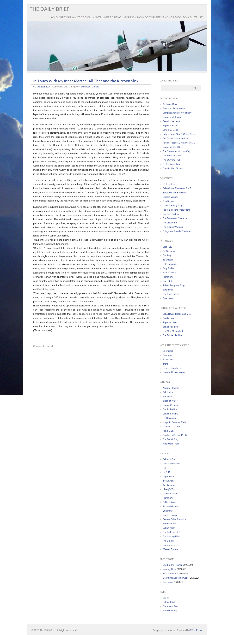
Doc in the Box (170, 409)
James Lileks (169, 272)
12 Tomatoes (169, 184)
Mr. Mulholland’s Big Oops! (176, 578)
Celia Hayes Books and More (177, 314)
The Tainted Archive (172, 335)
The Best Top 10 (171, 294)
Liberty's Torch (170, 489)
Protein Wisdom (170, 506)
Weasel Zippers (170, 549)
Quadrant (167, 510)
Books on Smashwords (174, 108)
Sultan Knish (169, 528)
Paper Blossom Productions (176, 210)
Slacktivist (168, 289)
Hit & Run (167, 472)
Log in (166, 597)
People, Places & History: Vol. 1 (179, 142)
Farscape (167, 355)
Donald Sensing (170, 413)
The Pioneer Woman (173, 227)
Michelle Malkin (170, 493)
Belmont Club (169, 459)
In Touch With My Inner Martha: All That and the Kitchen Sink (85, 81)
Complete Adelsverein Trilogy (177, 112)
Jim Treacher (169, 485)
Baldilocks (168, 392)
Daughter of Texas (172, 117)
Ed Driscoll (168, 259)
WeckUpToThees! (171, 443)
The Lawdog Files (171, 536)
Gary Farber (168, 268)
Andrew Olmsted (171, 388)
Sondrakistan (169, 523)
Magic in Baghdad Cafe (174, 422)
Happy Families (170, 125)
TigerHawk (168, 298)
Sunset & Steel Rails (173, 147)
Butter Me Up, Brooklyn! (175, 192)
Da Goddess (169, 251)
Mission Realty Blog (172, 205)
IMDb (165, 364)
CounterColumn (170, 405)
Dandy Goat (168, 318)
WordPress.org (170, 610)
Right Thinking (170, 515)
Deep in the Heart (171, 121)
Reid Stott (168, 281)
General (96, 86)
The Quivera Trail (171, 160)
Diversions (168, 582)
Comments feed (170, 606)
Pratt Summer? (170, 573)
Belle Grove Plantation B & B (177, 188)
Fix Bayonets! (169, 418)
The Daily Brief (49, 9)
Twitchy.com (169, 545)
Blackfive (167, 396)
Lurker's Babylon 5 (172, 368)
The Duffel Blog (170, 439)
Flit (164, 468)
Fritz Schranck (170, 264)
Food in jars (168, 201)
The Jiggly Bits (170, 222)
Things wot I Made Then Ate (176, 231)
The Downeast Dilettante (175, 218)
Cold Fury (167, 247)
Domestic (85, 86)
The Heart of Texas (172, 155)
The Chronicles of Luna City (176, 151)
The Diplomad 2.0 (171, 532)
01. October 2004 (41, 86)
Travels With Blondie (173, 168)
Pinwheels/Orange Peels (175, 435)
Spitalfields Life (170, 326)
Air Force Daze (170, 104)
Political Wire (169, 502)
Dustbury (167, 255)
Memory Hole (169, 569)
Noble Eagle (169, 431)
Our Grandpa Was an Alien (176, 138)
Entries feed (169, 602)
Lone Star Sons (170, 130)
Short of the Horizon (172, 565)
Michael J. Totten (171, 426)
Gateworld (168, 359)
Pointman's (168, 277)
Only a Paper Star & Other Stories (179, 134)
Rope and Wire (170, 322)
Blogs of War (169, 401)
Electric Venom (170, 197)
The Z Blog (168, 540)
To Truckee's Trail (171, 164)
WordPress (196, 630)
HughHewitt (168, 476)
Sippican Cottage (171, 214)
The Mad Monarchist (173, 331)
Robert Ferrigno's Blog (173, 285)
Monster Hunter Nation (174, 372)
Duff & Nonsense (171, 463)
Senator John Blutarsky (174, 519)
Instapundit (168, 480)
